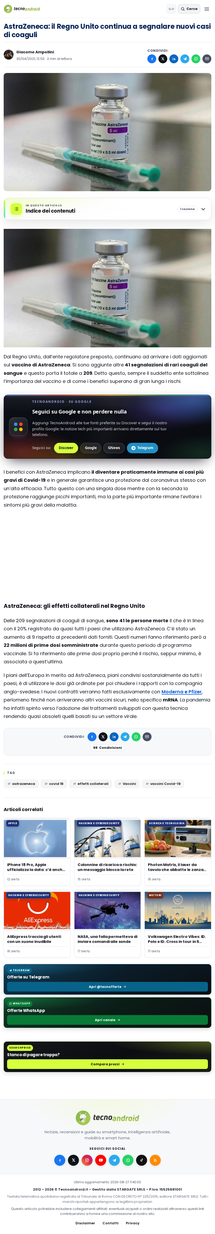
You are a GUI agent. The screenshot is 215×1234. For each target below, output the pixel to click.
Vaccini (129, 783)
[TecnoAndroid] (25, 8)
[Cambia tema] (171, 9)
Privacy (132, 1223)
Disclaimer (85, 1223)
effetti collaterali (93, 783)
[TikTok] (141, 1160)
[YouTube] (100, 1160)
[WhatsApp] (195, 58)
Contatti (111, 1223)
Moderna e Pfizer (182, 691)
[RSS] (155, 1160)
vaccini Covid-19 (165, 783)
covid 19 (56, 783)
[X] (162, 58)
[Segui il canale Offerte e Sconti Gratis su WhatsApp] (127, 1160)
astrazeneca (23, 783)
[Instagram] (87, 1160)
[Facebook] (151, 58)
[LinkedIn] (173, 58)
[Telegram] (184, 58)
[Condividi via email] (206, 58)
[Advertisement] (107, 533)
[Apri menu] (206, 9)
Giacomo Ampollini (35, 52)
